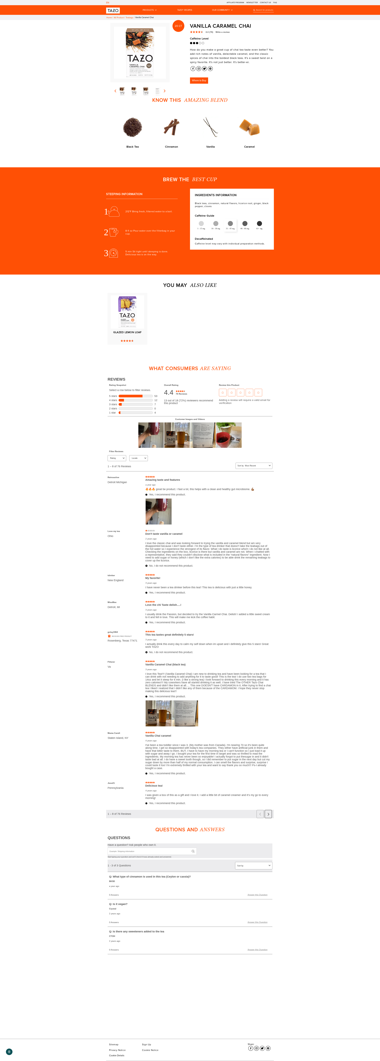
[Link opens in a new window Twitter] (204, 67)
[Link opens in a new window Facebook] (193, 67)
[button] (199, 80)
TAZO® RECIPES (184, 10)
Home (109, 17)
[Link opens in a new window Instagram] (199, 67)
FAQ (275, 2)
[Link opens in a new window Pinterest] (210, 67)
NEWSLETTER (252, 2)
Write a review (223, 32)
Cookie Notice (150, 1050)
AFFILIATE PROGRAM (235, 2)
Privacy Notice (117, 1050)
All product (119, 17)
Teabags (129, 17)
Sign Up (146, 1044)
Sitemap (113, 1044)
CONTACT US (265, 2)
